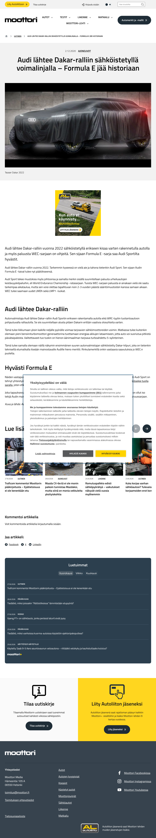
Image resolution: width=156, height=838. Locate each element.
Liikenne (102, 478)
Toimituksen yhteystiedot (19, 800)
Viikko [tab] (79, 573)
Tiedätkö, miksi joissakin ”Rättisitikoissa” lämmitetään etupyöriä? (40, 603)
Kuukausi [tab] (91, 573)
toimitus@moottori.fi (17, 793)
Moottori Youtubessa (136, 790)
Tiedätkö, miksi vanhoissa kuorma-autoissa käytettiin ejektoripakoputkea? (45, 633)
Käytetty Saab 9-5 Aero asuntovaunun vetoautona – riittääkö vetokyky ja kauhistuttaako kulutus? (57, 648)
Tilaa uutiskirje (39, 4)
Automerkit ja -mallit (133, 20)
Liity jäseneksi (115, 729)
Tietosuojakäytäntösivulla (53, 440)
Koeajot (62, 783)
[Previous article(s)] (136, 428)
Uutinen (17, 36)
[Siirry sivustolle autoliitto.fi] (90, 828)
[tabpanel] (78, 618)
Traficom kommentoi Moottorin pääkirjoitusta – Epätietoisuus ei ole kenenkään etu (49, 588)
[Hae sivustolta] (142, 4)
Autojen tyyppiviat (68, 776)
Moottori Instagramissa (137, 781)
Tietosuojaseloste (15, 816)
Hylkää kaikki (78, 453)
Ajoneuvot (84, 51)
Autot (61, 770)
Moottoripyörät (67, 796)
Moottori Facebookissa (137, 773)
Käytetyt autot (66, 790)
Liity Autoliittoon (15, 4)
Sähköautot (65, 803)
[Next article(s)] (147, 428)
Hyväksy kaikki (111, 453)
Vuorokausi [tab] (65, 573)
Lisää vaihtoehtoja (45, 453)
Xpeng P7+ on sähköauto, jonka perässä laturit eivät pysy (36, 618)
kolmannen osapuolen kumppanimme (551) (78, 392)
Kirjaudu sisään (92, 4)
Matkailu (63, 816)
